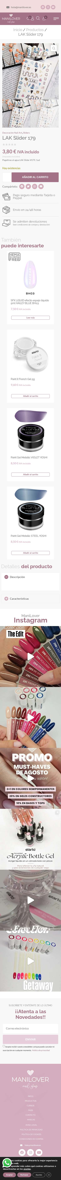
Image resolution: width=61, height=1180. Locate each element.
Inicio (17, 30)
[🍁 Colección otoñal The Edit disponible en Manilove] (30, 656)
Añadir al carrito (35, 177)
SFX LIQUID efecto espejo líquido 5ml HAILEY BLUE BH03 (30, 302)
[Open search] (38, 18)
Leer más (30, 317)
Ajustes (39, 1175)
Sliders (26, 132)
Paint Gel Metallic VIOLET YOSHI (29, 457)
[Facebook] (43, 7)
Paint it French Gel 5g (23, 379)
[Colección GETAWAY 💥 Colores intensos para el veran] (30, 961)
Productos (35, 30)
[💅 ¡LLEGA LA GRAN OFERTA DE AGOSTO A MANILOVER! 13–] (30, 778)
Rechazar (24, 1175)
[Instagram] (48, 7)
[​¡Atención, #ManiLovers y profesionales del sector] (30, 839)
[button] (56, 18)
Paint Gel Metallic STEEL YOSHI (28, 535)
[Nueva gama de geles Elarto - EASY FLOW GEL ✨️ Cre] (30, 900)
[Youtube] (53, 7)
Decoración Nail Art (12, 132)
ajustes (27, 1169)
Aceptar (9, 1175)
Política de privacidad (41, 1050)
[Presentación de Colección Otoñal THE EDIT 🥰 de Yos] (30, 717)
